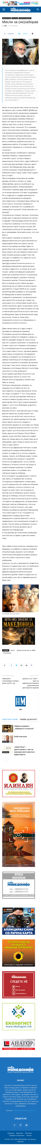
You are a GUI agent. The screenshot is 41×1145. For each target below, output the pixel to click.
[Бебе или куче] (7, 739)
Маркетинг (19, 1133)
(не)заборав (7, 653)
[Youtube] (26, 1125)
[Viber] (31, 665)
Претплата (28, 1133)
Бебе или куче (20, 736)
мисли (13, 650)
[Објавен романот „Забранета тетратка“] (7, 728)
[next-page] (7, 760)
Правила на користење (16, 1135)
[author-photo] (20, 706)
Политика (14, 18)
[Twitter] (16, 665)
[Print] (26, 665)
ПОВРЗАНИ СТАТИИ (10, 719)
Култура (5, 731)
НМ (5, 26)
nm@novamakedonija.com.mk (24, 1110)
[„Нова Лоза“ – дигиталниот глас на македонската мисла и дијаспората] (7, 749)
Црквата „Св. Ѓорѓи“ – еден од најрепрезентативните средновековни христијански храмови (30, 683)
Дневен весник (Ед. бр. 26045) (26, 650)
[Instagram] (20, 1125)
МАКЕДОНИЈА (6, 18)
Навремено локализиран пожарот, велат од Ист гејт (10, 681)
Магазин (5, 741)
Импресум (10, 1133)
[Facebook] (11, 665)
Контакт (29, 1135)
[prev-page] (3, 760)
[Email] (21, 665)
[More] (32, 33)
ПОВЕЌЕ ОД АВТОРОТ (28, 719)
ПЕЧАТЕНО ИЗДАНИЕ (25, 18)
